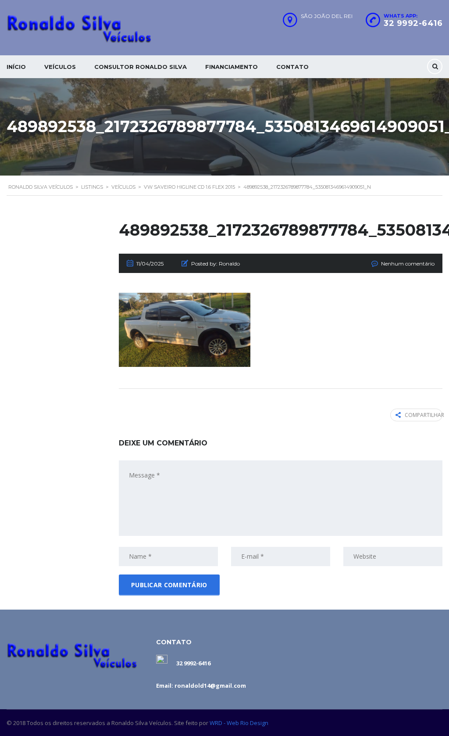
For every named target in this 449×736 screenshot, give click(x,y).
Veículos (60, 66)
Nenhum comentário (408, 263)
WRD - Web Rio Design (239, 723)
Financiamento (231, 66)
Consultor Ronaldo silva (140, 66)
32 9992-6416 (413, 23)
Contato (292, 66)
